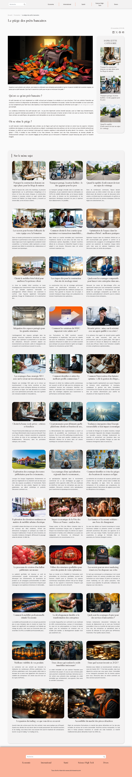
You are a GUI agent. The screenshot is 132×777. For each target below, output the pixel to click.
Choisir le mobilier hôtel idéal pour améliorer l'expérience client (29, 279)
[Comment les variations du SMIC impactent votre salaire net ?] (66, 316)
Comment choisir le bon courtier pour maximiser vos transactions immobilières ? (66, 233)
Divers (116, 4)
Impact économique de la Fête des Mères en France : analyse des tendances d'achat (66, 522)
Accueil (10, 15)
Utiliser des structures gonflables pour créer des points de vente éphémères (66, 568)
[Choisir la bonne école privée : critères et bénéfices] (29, 411)
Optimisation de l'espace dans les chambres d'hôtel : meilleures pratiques (103, 232)
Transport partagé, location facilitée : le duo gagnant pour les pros (110, 97)
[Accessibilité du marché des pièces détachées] (94, 703)
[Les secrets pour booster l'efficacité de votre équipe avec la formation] (29, 218)
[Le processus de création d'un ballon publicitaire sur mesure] (29, 555)
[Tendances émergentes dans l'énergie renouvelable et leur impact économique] (103, 411)
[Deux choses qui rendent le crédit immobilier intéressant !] (66, 650)
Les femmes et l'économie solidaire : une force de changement (103, 520)
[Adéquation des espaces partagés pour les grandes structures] (29, 316)
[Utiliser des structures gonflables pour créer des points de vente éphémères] (66, 555)
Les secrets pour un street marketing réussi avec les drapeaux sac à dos (103, 568)
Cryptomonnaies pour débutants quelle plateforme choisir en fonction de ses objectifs (66, 426)
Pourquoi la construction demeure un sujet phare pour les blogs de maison (109, 69)
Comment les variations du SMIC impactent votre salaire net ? (66, 329)
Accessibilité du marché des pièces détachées (94, 721)
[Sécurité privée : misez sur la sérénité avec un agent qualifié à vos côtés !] (103, 316)
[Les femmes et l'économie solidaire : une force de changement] (103, 507)
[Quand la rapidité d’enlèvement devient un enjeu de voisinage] (110, 113)
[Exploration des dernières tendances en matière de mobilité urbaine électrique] (29, 507)
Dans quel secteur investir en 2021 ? (103, 662)
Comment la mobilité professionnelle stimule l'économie (28, 616)
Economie (51, 4)
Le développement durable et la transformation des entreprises (66, 616)
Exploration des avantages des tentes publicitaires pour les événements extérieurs (28, 474)
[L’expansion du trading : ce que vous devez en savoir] (38, 703)
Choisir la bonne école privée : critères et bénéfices (29, 425)
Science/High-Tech (100, 4)
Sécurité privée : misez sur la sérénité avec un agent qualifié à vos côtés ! (103, 329)
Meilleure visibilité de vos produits (28, 662)
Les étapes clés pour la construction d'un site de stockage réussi (66, 279)
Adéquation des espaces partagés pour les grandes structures (29, 329)
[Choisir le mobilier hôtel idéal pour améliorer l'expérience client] (29, 266)
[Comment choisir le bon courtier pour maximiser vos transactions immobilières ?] (66, 218)
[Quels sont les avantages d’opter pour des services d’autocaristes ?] (103, 602)
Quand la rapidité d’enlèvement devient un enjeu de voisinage (110, 126)
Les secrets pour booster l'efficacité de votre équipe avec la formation (29, 232)
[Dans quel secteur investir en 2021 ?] (103, 650)
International (67, 4)
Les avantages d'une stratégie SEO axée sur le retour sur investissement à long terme (29, 379)
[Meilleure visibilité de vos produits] (29, 650)
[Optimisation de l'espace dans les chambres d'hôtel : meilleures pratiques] (103, 218)
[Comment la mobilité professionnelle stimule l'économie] (29, 602)
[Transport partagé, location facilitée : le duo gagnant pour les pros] (110, 84)
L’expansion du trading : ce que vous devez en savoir (38, 721)
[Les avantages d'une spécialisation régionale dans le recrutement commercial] (66, 459)
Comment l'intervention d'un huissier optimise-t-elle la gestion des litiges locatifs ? (103, 379)
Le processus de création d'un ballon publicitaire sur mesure (29, 568)
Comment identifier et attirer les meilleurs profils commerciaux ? (66, 377)
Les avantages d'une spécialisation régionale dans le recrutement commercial (66, 474)
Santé (83, 4)
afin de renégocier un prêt (85, 105)
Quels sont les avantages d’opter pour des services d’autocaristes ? (103, 616)
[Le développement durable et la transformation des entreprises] (66, 602)
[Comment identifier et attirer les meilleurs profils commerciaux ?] (66, 364)
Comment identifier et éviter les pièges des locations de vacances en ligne (103, 473)
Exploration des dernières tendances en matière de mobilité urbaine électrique (29, 520)
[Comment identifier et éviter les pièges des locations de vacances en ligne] (103, 459)
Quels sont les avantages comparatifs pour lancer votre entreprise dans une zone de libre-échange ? (103, 281)
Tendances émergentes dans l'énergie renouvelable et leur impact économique (103, 425)
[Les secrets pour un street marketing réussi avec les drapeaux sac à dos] (103, 555)
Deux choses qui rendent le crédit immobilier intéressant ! (66, 664)
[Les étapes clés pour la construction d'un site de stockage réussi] (66, 266)
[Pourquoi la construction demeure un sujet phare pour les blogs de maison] (110, 56)
